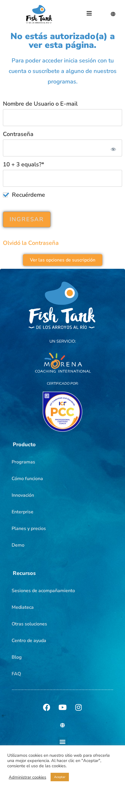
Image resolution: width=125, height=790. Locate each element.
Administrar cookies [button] (27, 777)
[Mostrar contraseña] (112, 147)
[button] (24, 444)
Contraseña (18, 134)
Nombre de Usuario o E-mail (40, 104)
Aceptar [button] (59, 777)
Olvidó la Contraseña (31, 243)
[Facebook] (46, 707)
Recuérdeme (27, 195)
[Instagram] (78, 707)
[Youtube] (62, 707)
